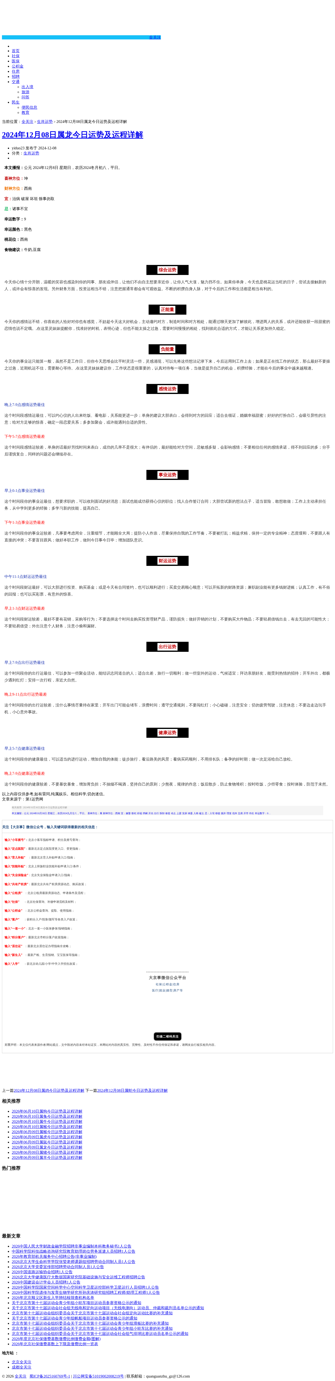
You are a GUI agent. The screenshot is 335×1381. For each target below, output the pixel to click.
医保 (16, 61)
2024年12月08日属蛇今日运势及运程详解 (132, 1090)
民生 (16, 102)
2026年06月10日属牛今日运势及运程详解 (47, 1121)
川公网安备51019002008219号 (98, 1376)
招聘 (16, 76)
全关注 (155, 37)
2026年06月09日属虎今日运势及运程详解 (47, 1137)
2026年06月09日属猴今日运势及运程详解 (47, 1132)
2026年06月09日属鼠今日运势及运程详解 (47, 1142)
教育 (25, 112)
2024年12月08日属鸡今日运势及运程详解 (49, 1090)
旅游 (25, 92)
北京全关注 (21, 1362)
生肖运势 (45, 121)
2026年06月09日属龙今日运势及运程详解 (47, 1147)
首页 (16, 51)
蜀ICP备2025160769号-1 (49, 1376)
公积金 (18, 66)
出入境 (27, 87)
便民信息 (29, 107)
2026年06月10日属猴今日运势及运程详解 (47, 1127)
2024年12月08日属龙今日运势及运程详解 (72, 134)
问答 (25, 97)
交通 (16, 82)
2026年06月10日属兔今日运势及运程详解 (47, 1116)
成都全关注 (21, 1367)
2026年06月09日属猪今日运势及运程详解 (47, 1152)
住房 (16, 71)
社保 (16, 56)
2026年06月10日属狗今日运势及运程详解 (47, 1111)
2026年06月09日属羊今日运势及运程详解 (47, 1157)
